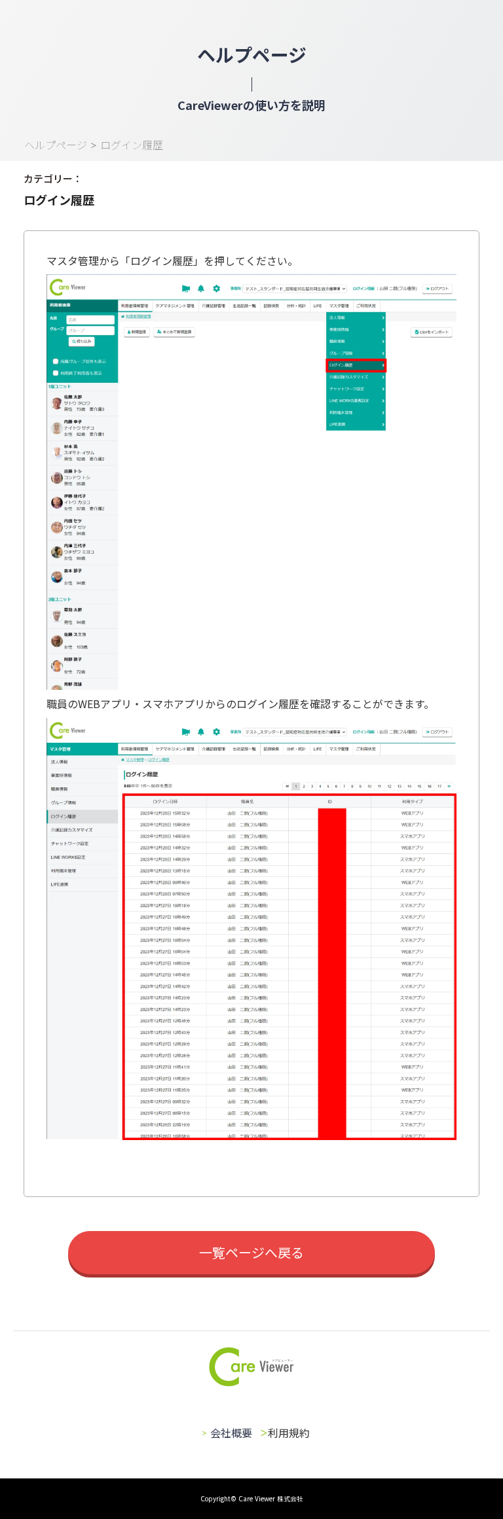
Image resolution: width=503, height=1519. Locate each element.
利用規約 (289, 1432)
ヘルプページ (55, 144)
